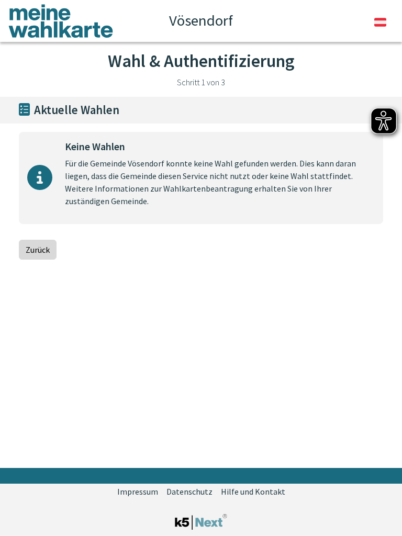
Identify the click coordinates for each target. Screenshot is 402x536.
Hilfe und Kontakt (253, 491)
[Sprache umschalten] (380, 21)
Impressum (137, 491)
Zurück (38, 249)
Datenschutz (189, 491)
